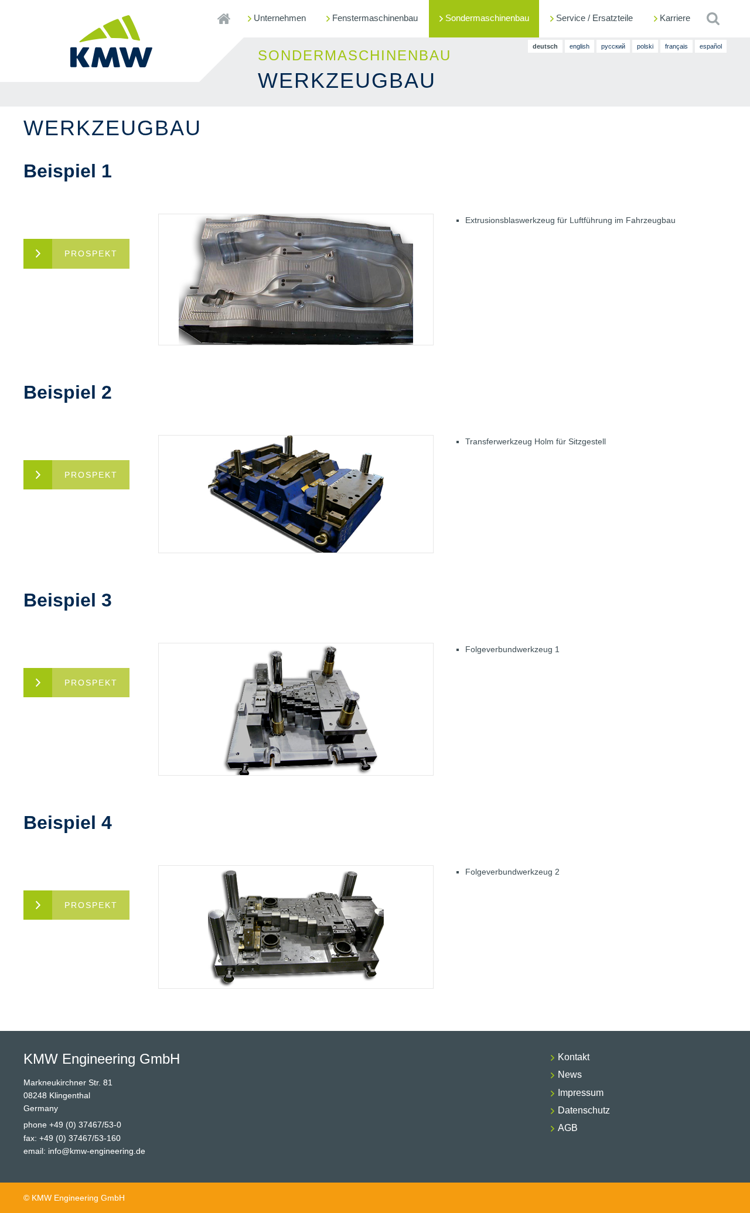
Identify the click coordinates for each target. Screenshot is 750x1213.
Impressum (581, 1093)
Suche (712, 18)
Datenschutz (584, 1110)
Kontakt (573, 1057)
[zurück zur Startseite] (111, 62)
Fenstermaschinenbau (375, 18)
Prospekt (91, 253)
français (676, 46)
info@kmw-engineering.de (96, 1151)
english (579, 46)
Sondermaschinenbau (487, 18)
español (711, 46)
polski (645, 46)
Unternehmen (280, 18)
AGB (568, 1128)
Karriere (675, 18)
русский (613, 46)
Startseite (223, 18)
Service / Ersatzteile (594, 18)
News (570, 1075)
